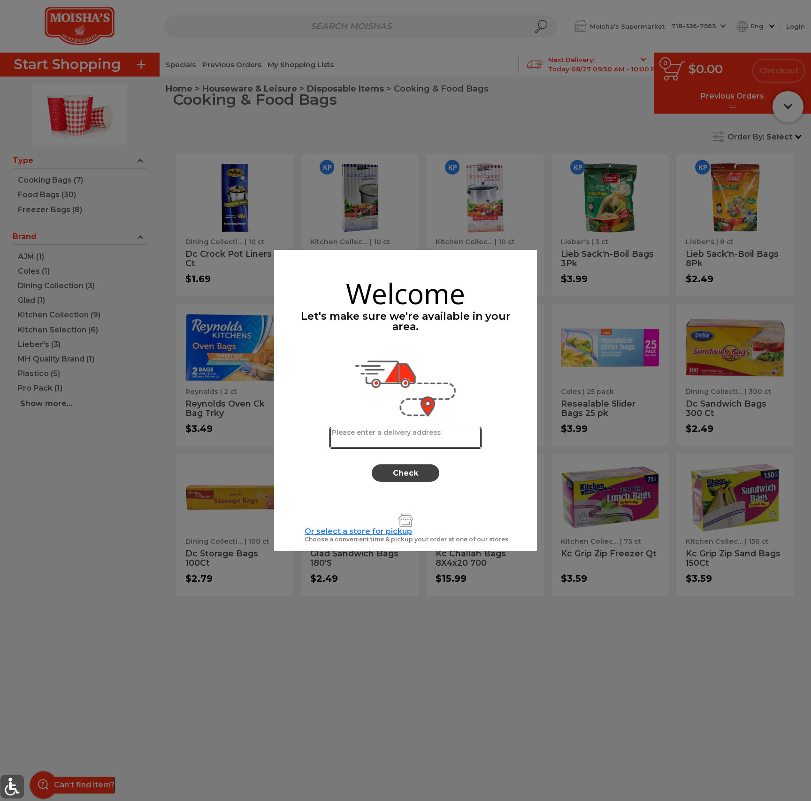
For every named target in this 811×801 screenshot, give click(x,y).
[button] (12, 787)
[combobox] (405, 438)
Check (405, 473)
